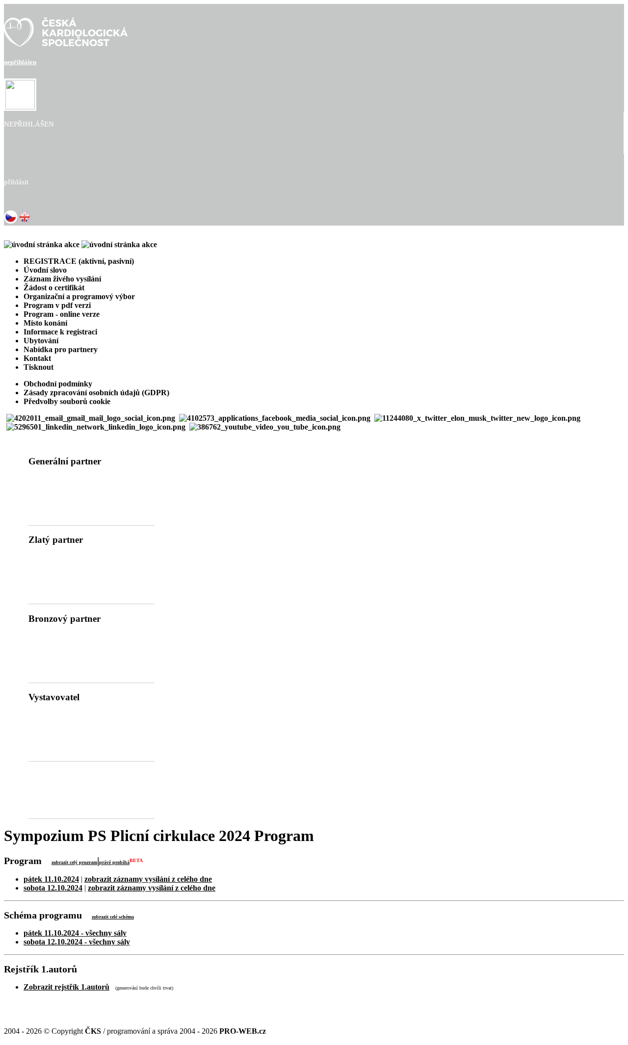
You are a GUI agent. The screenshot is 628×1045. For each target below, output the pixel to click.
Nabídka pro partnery (61, 349)
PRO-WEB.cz (242, 1031)
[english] (24, 221)
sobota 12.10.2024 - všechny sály (77, 942)
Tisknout (38, 367)
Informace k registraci (60, 332)
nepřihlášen (20, 62)
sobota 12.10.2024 (53, 888)
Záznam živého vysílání (62, 279)
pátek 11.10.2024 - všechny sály (75, 933)
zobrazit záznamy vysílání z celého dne (148, 879)
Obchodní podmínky (58, 384)
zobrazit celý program (74, 862)
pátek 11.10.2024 (51, 879)
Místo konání (45, 323)
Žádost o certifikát (54, 287)
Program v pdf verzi (57, 305)
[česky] (11, 221)
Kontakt (37, 358)
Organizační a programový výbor (79, 296)
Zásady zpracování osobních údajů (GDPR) (96, 392)
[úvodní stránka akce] (80, 244)
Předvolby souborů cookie (67, 401)
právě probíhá (114, 862)
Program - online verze (62, 314)
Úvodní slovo (45, 270)
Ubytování (41, 340)
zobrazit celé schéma (113, 916)
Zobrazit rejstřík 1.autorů (66, 987)
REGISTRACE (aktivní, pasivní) (79, 261)
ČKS (93, 1031)
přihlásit (16, 182)
